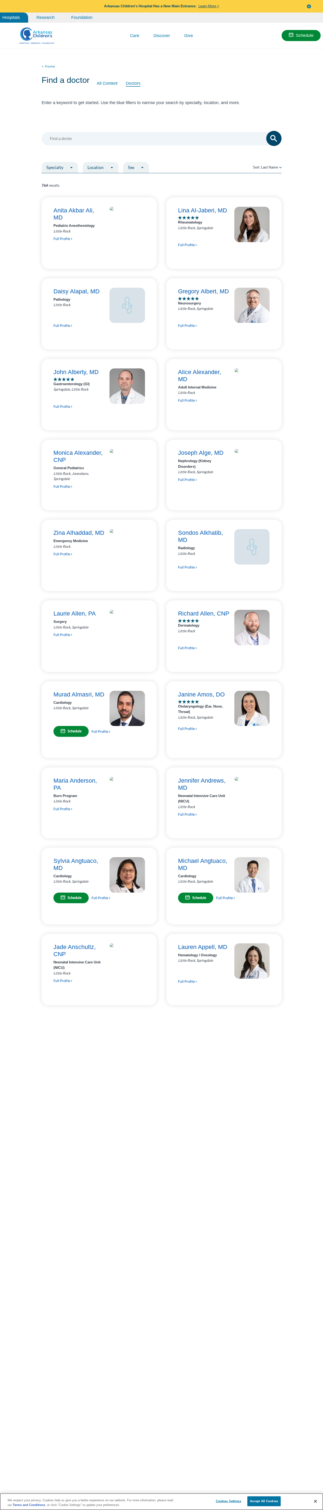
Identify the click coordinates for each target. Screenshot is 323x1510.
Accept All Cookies (264, 1501)
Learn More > (208, 6)
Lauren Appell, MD (202, 947)
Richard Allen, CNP (203, 613)
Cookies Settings (228, 1501)
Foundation (81, 17)
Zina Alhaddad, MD (78, 532)
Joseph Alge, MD (200, 452)
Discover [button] (161, 35)
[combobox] (159, 138)
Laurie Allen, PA (74, 613)
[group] (70, 179)
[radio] (280, 167)
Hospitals (11, 17)
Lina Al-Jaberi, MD (202, 210)
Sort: (265, 167)
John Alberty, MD (76, 372)
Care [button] (134, 35)
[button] (309, 6)
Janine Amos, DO (201, 694)
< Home (48, 66)
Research (45, 17)
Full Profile (62, 238)
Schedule (305, 35)
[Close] (315, 1501)
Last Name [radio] (269, 167)
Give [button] (188, 35)
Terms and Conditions (29, 1505)
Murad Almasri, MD (78, 694)
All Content (107, 83)
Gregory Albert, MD (203, 291)
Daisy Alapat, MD (76, 291)
